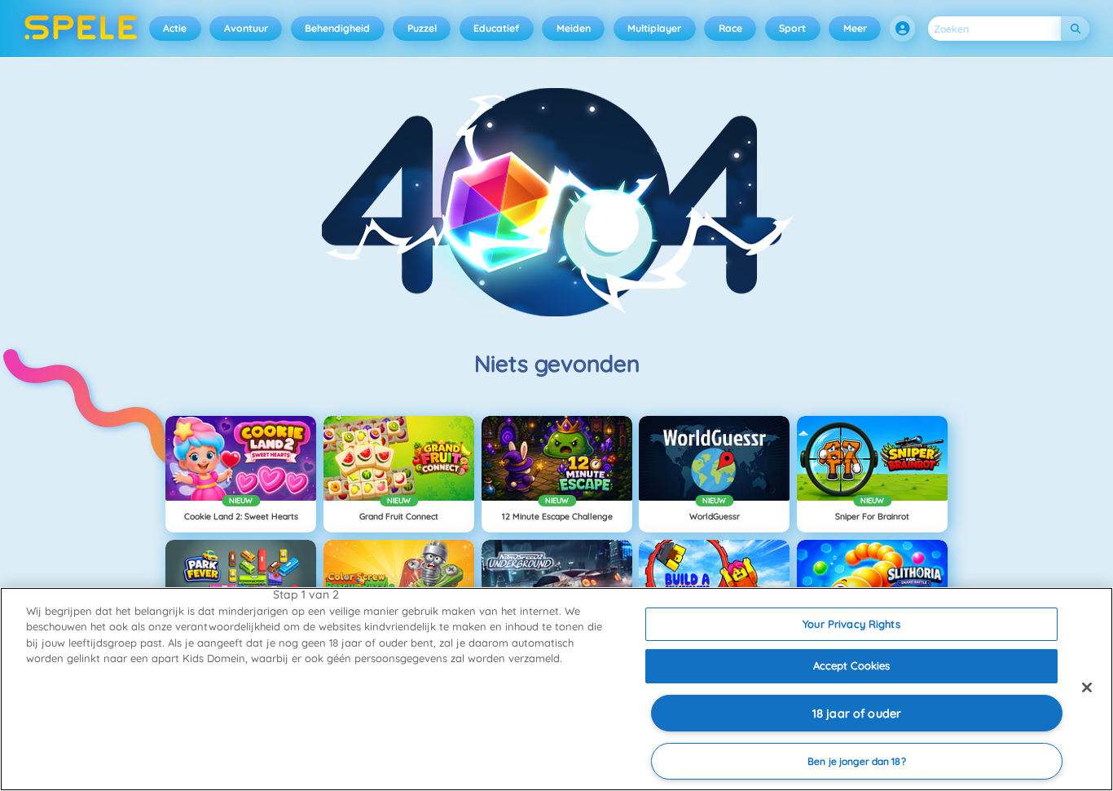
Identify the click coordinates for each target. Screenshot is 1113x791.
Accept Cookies (852, 665)
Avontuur (246, 28)
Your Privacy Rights (851, 623)
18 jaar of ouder (856, 713)
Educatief (496, 28)
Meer (855, 28)
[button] (903, 28)
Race (730, 28)
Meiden (573, 28)
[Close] (1087, 687)
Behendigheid (337, 28)
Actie (175, 28)
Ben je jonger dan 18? (856, 761)
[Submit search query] (1075, 29)
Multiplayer (654, 28)
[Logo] (81, 28)
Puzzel (422, 28)
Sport (792, 28)
